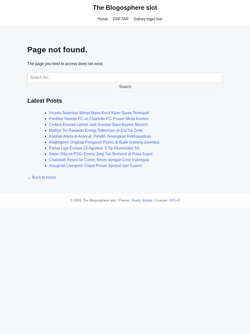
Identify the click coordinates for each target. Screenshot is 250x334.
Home (102, 19)
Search (125, 87)
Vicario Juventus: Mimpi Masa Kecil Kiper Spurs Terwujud (99, 113)
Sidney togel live (148, 19)
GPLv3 (174, 200)
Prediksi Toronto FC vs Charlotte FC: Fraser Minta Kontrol (98, 119)
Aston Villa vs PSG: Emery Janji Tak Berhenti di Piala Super (101, 154)
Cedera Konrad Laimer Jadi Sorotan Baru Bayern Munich (98, 124)
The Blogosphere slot (125, 7)
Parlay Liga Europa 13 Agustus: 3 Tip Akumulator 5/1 (94, 148)
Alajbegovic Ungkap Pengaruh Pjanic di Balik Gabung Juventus (104, 142)
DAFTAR (121, 19)
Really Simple (141, 200)
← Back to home (41, 177)
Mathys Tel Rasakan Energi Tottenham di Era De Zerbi (96, 130)
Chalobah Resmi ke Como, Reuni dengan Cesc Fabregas (99, 160)
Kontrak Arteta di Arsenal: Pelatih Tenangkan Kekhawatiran (100, 136)
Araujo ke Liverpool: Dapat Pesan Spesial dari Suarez (95, 166)
